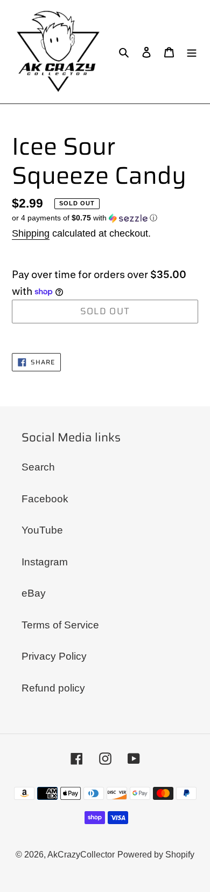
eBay (34, 593)
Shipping (31, 233)
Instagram (45, 562)
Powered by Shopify (155, 854)
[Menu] (191, 52)
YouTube (42, 530)
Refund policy (53, 688)
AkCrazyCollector (81, 854)
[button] (84, 218)
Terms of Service (60, 625)
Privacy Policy (54, 656)
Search (38, 467)
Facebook (45, 498)
